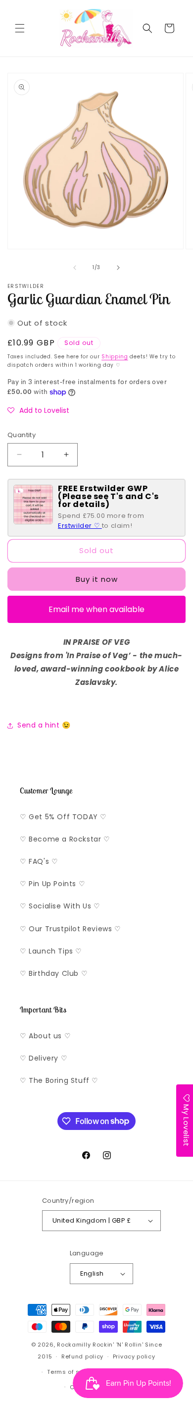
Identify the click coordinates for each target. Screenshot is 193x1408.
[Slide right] (118, 268)
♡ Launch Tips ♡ (51, 951)
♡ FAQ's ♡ (39, 861)
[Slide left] (75, 268)
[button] (20, 28)
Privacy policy (134, 1356)
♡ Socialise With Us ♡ (60, 906)
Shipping (114, 356)
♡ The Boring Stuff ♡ (59, 1080)
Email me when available (96, 609)
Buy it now (97, 579)
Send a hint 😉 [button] (44, 725)
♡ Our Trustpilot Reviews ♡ (70, 929)
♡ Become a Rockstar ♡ (65, 839)
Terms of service (72, 1372)
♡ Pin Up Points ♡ (52, 884)
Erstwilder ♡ (80, 525)
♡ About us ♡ (45, 1036)
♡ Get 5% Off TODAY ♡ (63, 817)
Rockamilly (74, 1345)
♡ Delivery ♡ (43, 1058)
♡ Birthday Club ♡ (54, 973)
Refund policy (82, 1356)
